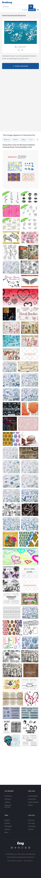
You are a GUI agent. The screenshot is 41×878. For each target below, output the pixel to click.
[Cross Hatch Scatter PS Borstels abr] (11, 713)
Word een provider (8, 806)
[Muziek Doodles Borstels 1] (10, 366)
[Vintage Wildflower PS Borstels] (29, 341)
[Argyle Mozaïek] (28, 539)
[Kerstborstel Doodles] (30, 642)
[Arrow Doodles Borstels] (11, 523)
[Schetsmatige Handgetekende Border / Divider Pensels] (12, 612)
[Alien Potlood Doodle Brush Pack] (10, 539)
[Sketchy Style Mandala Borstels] (13, 699)
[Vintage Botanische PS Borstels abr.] (29, 328)
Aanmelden (32, 9)
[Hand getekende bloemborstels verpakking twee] (29, 211)
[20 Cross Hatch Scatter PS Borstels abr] (12, 726)
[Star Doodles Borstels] (29, 481)
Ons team (31, 823)
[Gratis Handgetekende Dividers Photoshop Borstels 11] (29, 741)
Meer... (7, 832)
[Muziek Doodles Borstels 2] (30, 612)
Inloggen (24, 9)
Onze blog (31, 826)
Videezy (7, 802)
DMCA (30, 805)
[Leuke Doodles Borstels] (11, 380)
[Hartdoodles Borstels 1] (11, 466)
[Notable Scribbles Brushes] (29, 380)
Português (8, 826)
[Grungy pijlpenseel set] (28, 453)
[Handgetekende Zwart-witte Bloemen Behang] (11, 224)
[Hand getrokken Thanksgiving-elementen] (11, 684)
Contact (31, 829)
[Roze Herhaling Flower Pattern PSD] (11, 211)
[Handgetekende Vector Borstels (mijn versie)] (11, 656)
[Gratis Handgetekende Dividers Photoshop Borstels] (29, 572)
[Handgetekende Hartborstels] (20, 297)
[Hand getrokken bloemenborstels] (11, 198)
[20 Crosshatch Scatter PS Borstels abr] (29, 713)
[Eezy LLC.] (20, 843)
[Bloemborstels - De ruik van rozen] (27, 314)
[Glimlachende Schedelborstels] (11, 741)
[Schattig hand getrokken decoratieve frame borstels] (29, 586)
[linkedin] (29, 848)
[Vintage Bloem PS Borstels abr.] (11, 328)
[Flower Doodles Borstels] (11, 267)
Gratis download (21, 66)
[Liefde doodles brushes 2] (29, 394)
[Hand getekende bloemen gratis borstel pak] (29, 267)
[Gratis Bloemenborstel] (28, 252)
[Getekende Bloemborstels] (11, 281)
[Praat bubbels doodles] (29, 523)
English (7, 820)
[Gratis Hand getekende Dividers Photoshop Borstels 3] (11, 599)
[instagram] (22, 848)
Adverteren (32, 799)
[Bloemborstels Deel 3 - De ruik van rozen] (29, 237)
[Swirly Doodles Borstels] (29, 466)
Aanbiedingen (33, 796)
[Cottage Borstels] (29, 439)
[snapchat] (26, 848)
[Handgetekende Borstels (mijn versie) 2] (11, 509)
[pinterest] (19, 848)
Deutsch (7, 829)
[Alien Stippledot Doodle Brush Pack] (10, 424)
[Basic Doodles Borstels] (10, 453)
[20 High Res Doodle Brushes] (29, 656)
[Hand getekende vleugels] (29, 281)
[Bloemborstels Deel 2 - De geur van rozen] (11, 341)
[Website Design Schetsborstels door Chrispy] (30, 627)
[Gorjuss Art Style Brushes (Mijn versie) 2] (12, 642)
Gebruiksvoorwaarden (14, 861)
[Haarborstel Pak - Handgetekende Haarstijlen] (30, 726)
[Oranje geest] (30, 409)
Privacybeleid (28, 861)
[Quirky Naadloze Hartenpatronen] (12, 627)
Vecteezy (8, 799)
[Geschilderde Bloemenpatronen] (11, 439)
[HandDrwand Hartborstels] (20, 556)
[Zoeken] (30, 7)
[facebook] (12, 848)
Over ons (31, 820)
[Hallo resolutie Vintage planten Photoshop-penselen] (11, 586)
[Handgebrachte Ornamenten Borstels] (30, 509)
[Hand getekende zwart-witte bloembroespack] (29, 224)
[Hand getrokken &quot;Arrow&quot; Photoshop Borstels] (28, 366)
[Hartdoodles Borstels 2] (29, 495)
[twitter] (15, 848)
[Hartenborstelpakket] (31, 699)
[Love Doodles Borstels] (11, 394)
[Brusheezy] (7, 2)
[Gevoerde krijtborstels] (11, 481)
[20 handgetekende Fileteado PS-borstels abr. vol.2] (29, 599)
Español (7, 823)
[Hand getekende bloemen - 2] (11, 237)
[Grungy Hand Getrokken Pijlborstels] (11, 409)
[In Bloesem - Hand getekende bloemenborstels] (10, 252)
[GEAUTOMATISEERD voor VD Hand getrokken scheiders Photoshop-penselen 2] (29, 684)
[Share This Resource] (22, 50)
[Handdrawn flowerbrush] (11, 572)
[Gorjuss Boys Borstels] (30, 670)
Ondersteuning (33, 802)
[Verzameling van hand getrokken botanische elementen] (28, 424)
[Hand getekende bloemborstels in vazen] (29, 198)
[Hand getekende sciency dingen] (9, 314)
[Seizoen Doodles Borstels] (11, 495)
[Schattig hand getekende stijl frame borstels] (29, 354)
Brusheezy (8, 796)
